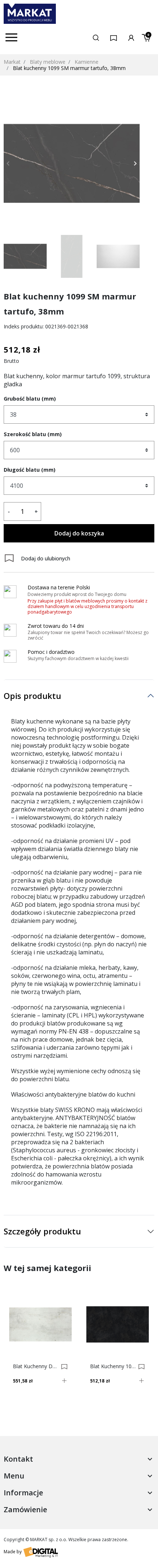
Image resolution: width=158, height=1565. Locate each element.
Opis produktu (32, 695)
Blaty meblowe (47, 61)
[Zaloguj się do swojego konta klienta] (131, 37)
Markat (12, 61)
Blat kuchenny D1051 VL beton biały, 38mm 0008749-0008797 (36, 1366)
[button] (96, 37)
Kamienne (86, 61)
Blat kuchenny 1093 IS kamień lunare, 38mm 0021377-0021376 (113, 1366)
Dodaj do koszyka (79, 533)
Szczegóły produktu (42, 1231)
